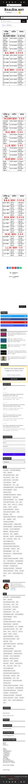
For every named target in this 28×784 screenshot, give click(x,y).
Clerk (14, 482)
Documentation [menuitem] (6, 759)
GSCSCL (20, 504)
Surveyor (20, 563)
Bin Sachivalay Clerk (9, 475)
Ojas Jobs (9, 538)
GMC (21, 502)
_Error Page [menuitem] (5, 758)
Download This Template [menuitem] (9, 762)
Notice (12, 536)
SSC (5, 561)
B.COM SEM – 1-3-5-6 (14, 36)
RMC (18, 548)
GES (17, 502)
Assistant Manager (15, 470)
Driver (19, 494)
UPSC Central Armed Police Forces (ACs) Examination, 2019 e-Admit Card (17, 358)
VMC (5, 575)
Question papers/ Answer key (11, 546)
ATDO (5, 472)
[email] (18, 1)
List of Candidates (15, 529)
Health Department (8, 509)
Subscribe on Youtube (7, 322)
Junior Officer (18, 526)
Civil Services (7, 482)
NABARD (16, 534)
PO (19, 538)
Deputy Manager (8, 489)
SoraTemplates (9, 776)
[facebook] (4, 2)
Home (3, 25)
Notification (19, 536)
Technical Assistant (9, 568)
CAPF (13, 477)
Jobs (14, 519)
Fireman (21, 499)
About (4, 743)
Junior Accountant (9, 521)
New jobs (6, 536)
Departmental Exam (9, 487)
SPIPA (21, 558)
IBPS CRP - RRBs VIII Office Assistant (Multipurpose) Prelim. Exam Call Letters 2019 (17, 340)
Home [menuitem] (4, 748)
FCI (16, 499)
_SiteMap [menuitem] (5, 757)
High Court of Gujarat (9, 511)
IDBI (11, 514)
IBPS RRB (6, 514)
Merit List (6, 534)
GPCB (5, 504)
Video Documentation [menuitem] (8, 761)
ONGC (15, 538)
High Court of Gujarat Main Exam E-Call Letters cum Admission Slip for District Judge (17, 352)
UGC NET (22, 570)
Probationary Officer (9, 543)
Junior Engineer (8, 526)
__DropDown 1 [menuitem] (6, 752)
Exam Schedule (7, 497)
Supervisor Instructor (10, 563)
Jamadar (9, 519)
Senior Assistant (17, 553)
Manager (6, 531)
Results (13, 548)
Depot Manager (19, 487)
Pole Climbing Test (8, 541)
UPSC (9, 573)
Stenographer (19, 561)
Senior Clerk (7, 556)
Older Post (22, 306)
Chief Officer (7, 480)
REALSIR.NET (16, 779)
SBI (18, 551)
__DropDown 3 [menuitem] (6, 754)
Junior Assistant (8, 524)
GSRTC (10, 507)
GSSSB (15, 507)
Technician (18, 568)
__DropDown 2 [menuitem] (6, 753)
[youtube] (12, 2)
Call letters (7, 477)
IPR (4, 519)
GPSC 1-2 (14, 504)
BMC (17, 475)
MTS (11, 534)
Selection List (7, 553)
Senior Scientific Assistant (11, 558)
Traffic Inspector (8, 570)
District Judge (7, 492)
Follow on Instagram (7, 325)
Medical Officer (14, 531)
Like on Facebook (6, 319)
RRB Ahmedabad (7, 551)
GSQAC (5, 507)
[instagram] (15, 2)
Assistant (6, 470)
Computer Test (7, 484)
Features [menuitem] (5, 749)
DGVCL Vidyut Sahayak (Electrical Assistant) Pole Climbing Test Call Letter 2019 (17, 334)
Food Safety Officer (9, 502)
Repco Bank (7, 548)
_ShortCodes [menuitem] (6, 756)
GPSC (9, 504)
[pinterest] (9, 2)
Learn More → (13, 589)
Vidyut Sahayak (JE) (18, 573)
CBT (17, 477)
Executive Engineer (9, 499)
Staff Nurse (10, 561)
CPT (14, 484)
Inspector (20, 516)
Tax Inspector (13, 565)
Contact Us (5, 745)
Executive (15, 497)
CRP (18, 484)
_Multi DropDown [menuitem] (7, 751)
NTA (4, 538)
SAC (14, 551)
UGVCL (5, 573)
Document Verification (10, 494)
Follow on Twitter (6, 316)
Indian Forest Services (10, 516)
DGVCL (15, 489)
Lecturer (6, 529)
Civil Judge (15, 480)
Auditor (10, 472)
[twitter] (6, 2)
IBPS (18, 511)
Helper (17, 509)
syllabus (6, 565)
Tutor (16, 570)
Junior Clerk (17, 524)
